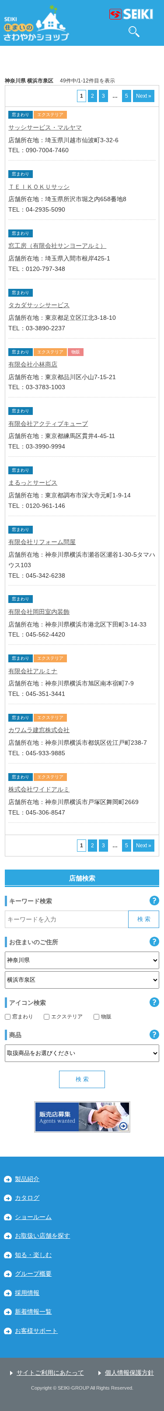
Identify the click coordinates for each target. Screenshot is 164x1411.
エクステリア (67, 1017)
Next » (143, 96)
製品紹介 (27, 1179)
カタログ (27, 1198)
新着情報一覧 (33, 1311)
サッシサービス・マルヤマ (45, 127)
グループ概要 (33, 1274)
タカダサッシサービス (39, 304)
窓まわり (22, 1017)
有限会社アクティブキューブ (48, 423)
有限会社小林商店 (32, 364)
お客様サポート (36, 1331)
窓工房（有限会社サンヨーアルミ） (57, 245)
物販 (106, 1017)
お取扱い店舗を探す (42, 1236)
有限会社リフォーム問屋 (42, 541)
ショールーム (33, 1217)
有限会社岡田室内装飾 (39, 611)
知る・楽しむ (33, 1255)
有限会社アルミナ (32, 671)
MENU (153, 31)
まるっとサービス (32, 482)
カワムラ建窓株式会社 (39, 729)
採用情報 (27, 1293)
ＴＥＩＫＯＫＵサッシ (39, 186)
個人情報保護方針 (129, 1373)
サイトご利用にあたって (50, 1373)
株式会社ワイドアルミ (39, 789)
